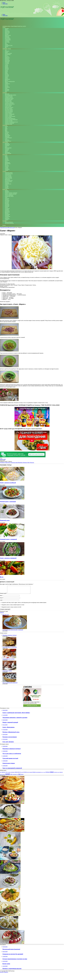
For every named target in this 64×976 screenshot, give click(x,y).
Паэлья (6, 85)
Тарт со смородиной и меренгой (9, 682)
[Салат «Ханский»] (10, 873)
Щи (5, 47)
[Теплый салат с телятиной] (12, 499)
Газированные (8, 137)
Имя (1, 595)
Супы (3, 27)
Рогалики (7, 200)
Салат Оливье (8, 112)
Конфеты (7, 160)
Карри (6, 71)
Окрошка (7, 36)
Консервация (8, 153)
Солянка (7, 40)
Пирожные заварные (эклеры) (9, 635)
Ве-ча (1, 577)
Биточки (7, 56)
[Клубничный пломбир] (12, 943)
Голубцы (7, 63)
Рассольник (7, 38)
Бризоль (7, 58)
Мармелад (7, 162)
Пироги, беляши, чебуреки (11, 192)
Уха (6, 43)
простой (1, 774)
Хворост (7, 199)
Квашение (7, 152)
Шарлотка (7, 211)
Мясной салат (8, 100)
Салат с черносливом (10, 116)
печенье (48, 772)
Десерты (4, 154)
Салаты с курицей (9, 102)
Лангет (6, 76)
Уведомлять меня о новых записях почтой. (11, 607)
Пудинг (6, 166)
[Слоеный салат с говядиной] (12, 536)
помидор (61, 772)
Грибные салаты (9, 97)
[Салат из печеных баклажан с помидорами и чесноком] (12, 803)
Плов (6, 88)
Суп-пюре (7, 42)
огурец (44, 772)
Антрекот (7, 51)
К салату (7, 188)
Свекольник (7, 39)
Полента (7, 90)
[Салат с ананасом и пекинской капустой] (9, 929)
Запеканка (7, 214)
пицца (58, 772)
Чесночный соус (9, 180)
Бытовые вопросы (9, 223)
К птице (6, 186)
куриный (30, 772)
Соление (7, 148)
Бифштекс (7, 57)
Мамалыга (7, 79)
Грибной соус (8, 183)
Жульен (7, 69)
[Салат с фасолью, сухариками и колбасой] (10, 887)
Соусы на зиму (8, 177)
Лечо (6, 146)
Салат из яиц (8, 106)
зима (16, 772)
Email (1, 597)
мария (1, 459)
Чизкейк (7, 209)
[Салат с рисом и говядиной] (12, 555)
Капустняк (7, 31)
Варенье (7, 143)
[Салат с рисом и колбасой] (12, 480)
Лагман (6, 34)
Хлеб (6, 197)
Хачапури (7, 208)
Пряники (7, 206)
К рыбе (6, 187)
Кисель (6, 133)
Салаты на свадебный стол (11, 121)
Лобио (6, 78)
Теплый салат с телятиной (8, 501)
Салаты (4, 92)
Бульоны (7, 30)
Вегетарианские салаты (10, 94)
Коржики (7, 191)
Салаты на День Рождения (11, 119)
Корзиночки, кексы (9, 196)
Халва (6, 170)
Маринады (7, 179)
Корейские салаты (9, 98)
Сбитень (7, 132)
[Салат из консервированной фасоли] (10, 859)
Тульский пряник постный (8, 659)
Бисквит (7, 202)
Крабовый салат (9, 99)
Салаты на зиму (8, 120)
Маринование (8, 147)
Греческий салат (9, 96)
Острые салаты (8, 108)
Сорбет (6, 168)
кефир (22, 772)
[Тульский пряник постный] (9, 657)
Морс (6, 130)
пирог (52, 772)
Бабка (6, 52)
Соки (6, 138)
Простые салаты (9, 110)
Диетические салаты (9, 103)
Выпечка (4, 189)
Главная (2, 227)
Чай (6, 127)
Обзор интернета (9, 222)
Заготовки (5, 142)
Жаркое (7, 67)
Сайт (1, 600)
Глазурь (7, 217)
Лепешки (7, 205)
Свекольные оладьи (7, 670)
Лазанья (7, 75)
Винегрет (7, 93)
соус (11, 774)
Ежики (6, 66)
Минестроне (8, 35)
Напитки (4, 125)
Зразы (6, 70)
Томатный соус (8, 178)
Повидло (7, 145)
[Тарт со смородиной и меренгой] (9, 681)
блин (0, 772)
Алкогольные (8, 141)
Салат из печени (9, 111)
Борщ (6, 29)
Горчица (7, 182)
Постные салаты (9, 109)
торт (19, 774)
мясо (42, 772)
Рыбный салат (8, 101)
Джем (6, 151)
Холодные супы (8, 45)
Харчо (6, 44)
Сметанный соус (9, 173)
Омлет (6, 82)
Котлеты (7, 74)
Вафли (6, 190)
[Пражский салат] (12, 518)
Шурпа (6, 46)
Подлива (7, 89)
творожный (14, 774)
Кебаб (6, 73)
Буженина (7, 60)
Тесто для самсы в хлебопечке (9, 647)
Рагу (6, 91)
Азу (6, 49)
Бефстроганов (8, 53)
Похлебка (7, 37)
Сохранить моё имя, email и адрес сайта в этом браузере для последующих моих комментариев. (24, 602)
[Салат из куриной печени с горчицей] (10, 915)
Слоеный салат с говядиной (8, 539)
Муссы (6, 164)
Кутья (6, 161)
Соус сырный (8, 175)
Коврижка (7, 218)
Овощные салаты (9, 107)
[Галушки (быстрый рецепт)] (10, 817)
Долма (6, 65)
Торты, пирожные (9, 195)
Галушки (7, 62)
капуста (19, 772)
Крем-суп (7, 33)
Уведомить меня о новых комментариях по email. (13, 604)
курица (34, 772)
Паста (6, 84)
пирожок (55, 772)
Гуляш (6, 64)
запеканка (13, 772)
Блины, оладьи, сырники (10, 193)
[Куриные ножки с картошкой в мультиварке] (10, 901)
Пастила (7, 165)
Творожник (7, 216)
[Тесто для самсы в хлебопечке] (9, 645)
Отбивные (7, 83)
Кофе (6, 128)
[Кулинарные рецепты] (7, 12)
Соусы (4, 171)
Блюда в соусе (8, 181)
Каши (6, 72)
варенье (3, 772)
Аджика (6, 150)
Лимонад (7, 136)
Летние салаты (8, 105)
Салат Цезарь (8, 117)
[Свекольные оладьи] (9, 669)
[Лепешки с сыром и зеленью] (12, 789)
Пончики (7, 215)
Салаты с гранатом (9, 123)
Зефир (6, 157)
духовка (9, 772)
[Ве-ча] (12, 574)
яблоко (22, 774)
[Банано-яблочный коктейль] (10, 845)
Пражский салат (5, 520)
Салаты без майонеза (10, 118)
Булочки (7, 201)
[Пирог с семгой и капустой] (12, 831)
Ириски (6, 159)
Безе (6, 155)
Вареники (7, 61)
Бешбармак (7, 54)
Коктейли (7, 139)
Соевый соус (8, 174)
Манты (6, 80)
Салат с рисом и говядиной (8, 558)
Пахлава (7, 204)
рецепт (4, 774)
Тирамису (7, 169)
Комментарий (3, 593)
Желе (6, 156)
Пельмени (7, 87)
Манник (6, 213)
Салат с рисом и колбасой (8, 482)
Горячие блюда (6, 48)
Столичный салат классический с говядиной (12, 629)
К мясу (6, 184)
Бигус (6, 55)
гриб (6, 772)
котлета (25, 772)
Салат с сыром (8, 115)
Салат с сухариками (9, 114)
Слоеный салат (8, 124)
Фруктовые (7, 135)
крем (28, 772)
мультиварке (38, 772)
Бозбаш (7, 28)
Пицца (6, 207)
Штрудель (7, 210)
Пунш (6, 126)
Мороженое (7, 163)
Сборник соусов (8, 172)
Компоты (7, 134)
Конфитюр (7, 144)
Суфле (6, 219)
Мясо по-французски (10, 81)
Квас (6, 129)
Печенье (7, 198)
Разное (4, 220)
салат (4, 459)
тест (17, 774)
